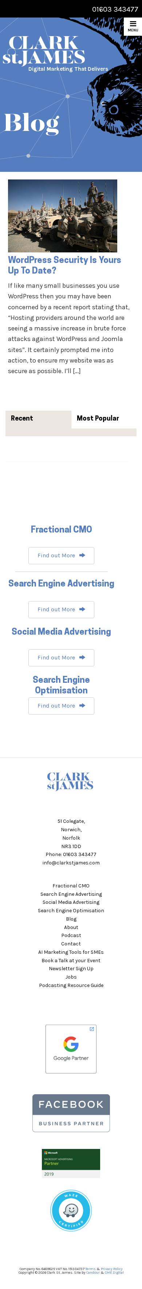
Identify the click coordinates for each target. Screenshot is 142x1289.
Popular (107, 419)
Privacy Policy (112, 1269)
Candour (93, 1272)
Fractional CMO (71, 886)
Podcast (71, 935)
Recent (22, 419)
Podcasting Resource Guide (71, 985)
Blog (71, 919)
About (71, 927)
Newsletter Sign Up (71, 968)
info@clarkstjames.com (71, 863)
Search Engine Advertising (71, 894)
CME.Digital (114, 1272)
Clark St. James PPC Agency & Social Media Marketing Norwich (57, 51)
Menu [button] (133, 30)
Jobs (71, 977)
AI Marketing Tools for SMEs (71, 952)
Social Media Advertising (71, 902)
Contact (71, 944)
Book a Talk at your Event (71, 960)
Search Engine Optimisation (71, 910)
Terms (90, 1269)
